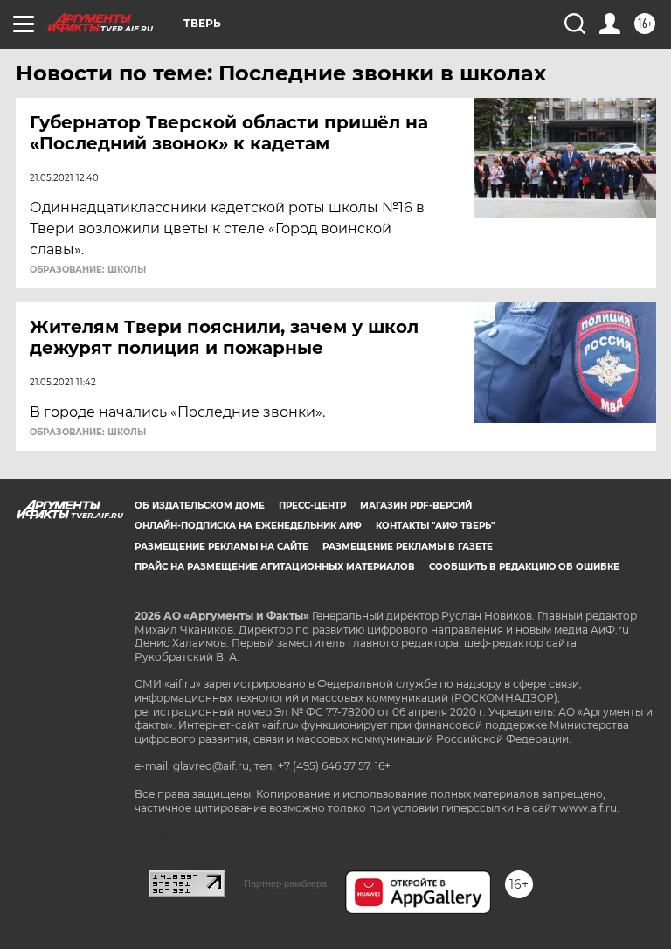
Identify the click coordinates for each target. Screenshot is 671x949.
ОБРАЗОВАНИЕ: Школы (88, 270)
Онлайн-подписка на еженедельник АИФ (248, 525)
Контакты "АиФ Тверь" (435, 525)
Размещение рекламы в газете (407, 546)
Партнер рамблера (285, 883)
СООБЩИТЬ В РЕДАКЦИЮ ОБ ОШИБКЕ (524, 566)
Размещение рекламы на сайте (221, 546)
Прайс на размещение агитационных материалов (275, 566)
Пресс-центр (312, 505)
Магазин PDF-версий (416, 505)
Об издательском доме (200, 505)
